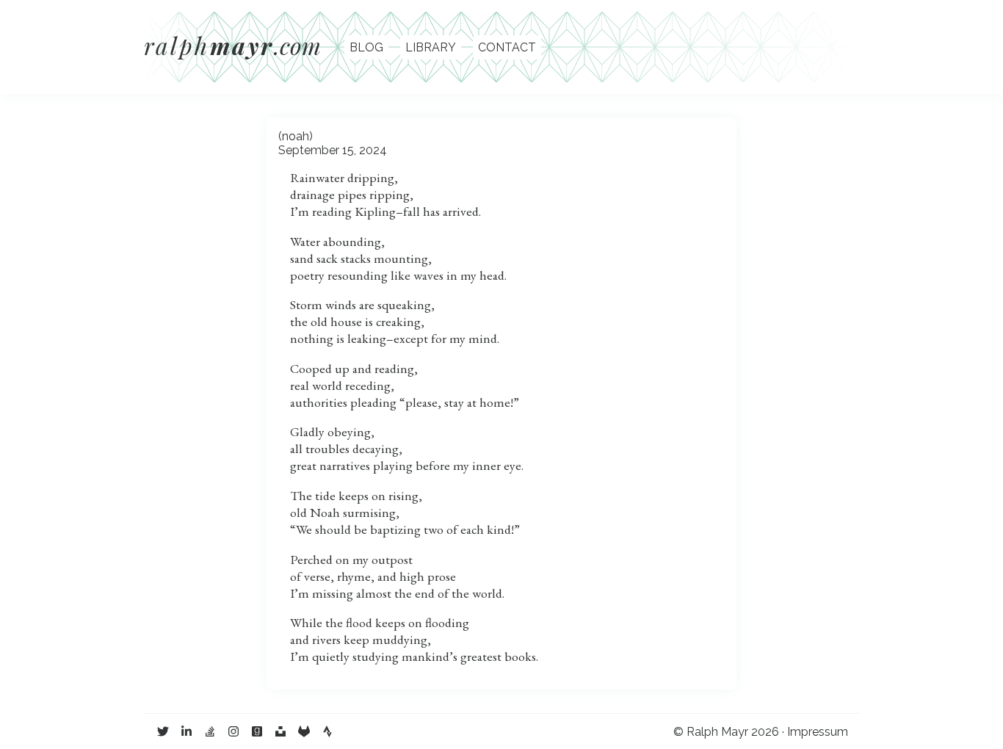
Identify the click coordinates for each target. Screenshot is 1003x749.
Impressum (817, 732)
